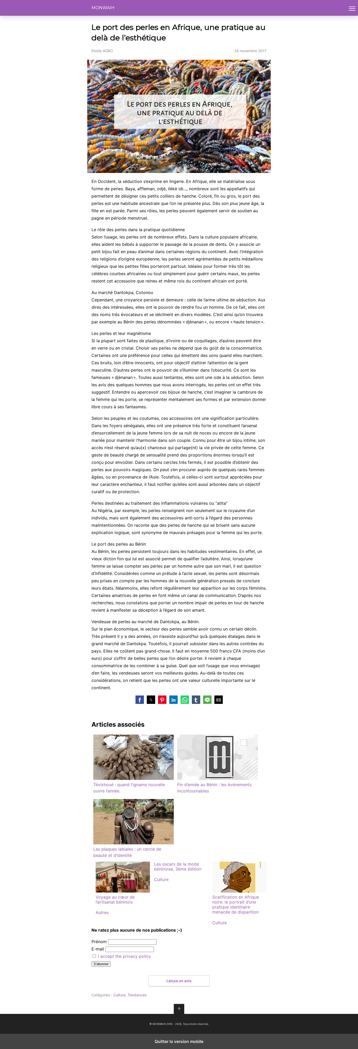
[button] (139, 699)
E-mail (97, 949)
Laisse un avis (179, 981)
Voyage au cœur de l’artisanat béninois (115, 899)
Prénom (99, 941)
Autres (102, 912)
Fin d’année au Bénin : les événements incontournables (214, 787)
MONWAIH (103, 7)
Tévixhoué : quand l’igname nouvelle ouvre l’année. (129, 787)
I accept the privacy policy (124, 956)
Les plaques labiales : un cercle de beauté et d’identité (127, 852)
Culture (161, 879)
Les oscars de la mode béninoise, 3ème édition (177, 867)
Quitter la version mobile (179, 1041)
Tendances (137, 995)
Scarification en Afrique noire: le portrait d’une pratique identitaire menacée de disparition (235, 904)
